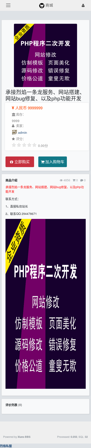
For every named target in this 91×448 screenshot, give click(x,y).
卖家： (20, 125)
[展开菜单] (8, 5)
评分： (20, 138)
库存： (20, 114)
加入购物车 (54, 161)
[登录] (83, 5)
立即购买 (21, 161)
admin (22, 132)
